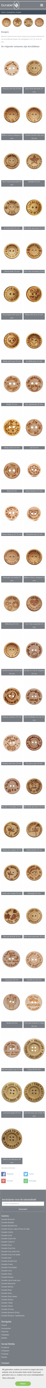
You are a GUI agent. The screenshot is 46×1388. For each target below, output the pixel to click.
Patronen (4, 1332)
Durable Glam (6, 1274)
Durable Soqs (6, 1293)
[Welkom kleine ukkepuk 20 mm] (11, 114)
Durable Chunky (7, 1309)
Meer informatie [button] (8, 1378)
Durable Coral (6, 1235)
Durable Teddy (7, 1303)
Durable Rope (6, 1290)
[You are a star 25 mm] (34, 742)
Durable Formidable (9, 1267)
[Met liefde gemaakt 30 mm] (34, 786)
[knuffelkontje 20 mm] (34, 340)
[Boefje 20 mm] (11, 383)
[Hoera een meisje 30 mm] (11, 872)
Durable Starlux (7, 1300)
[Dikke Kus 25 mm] (11, 603)
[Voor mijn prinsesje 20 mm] (34, 250)
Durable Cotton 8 (8, 1242)
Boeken (4, 1338)
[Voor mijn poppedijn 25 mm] (34, 603)
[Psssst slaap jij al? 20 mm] (11, 513)
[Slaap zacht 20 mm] (11, 427)
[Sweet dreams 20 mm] (34, 470)
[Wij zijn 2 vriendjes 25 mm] (11, 786)
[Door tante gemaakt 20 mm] (34, 68)
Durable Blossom (8, 1219)
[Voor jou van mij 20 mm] (11, 68)
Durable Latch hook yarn (10, 1280)
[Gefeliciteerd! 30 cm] (34, 829)
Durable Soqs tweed (9, 1296)
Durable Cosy (6, 1245)
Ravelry (4, 1357)
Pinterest (9, 1181)
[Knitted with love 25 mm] (11, 742)
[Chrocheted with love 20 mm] (11, 294)
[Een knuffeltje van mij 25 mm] (34, 696)
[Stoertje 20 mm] (34, 161)
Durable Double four (9, 1261)
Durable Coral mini (8, 1238)
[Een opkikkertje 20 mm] (34, 383)
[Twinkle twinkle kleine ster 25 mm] (11, 649)
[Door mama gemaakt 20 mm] (11, 161)
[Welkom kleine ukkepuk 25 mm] (34, 556)
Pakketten (5, 1335)
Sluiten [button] (23, 1384)
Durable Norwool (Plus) (10, 1312)
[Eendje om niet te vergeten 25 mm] (34, 649)
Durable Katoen (7, 1277)
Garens (4, 1325)
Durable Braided (7, 1222)
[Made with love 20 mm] (34, 294)
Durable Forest (7, 1264)
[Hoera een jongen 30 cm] (11, 829)
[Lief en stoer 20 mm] (11, 250)
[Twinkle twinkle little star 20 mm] (34, 114)
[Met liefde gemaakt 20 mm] (34, 207)
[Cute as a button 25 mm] (11, 696)
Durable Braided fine (9, 1226)
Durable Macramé (8, 1283)
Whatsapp (32, 1181)
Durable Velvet (7, 1306)
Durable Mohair (7, 1287)
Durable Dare (6, 1258)
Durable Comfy (7, 1232)
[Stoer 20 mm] (11, 470)
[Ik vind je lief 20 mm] (11, 207)
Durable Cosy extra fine (10, 1251)
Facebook (9, 1174)
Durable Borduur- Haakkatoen (13, 1316)
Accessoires (6, 1328)
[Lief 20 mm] (34, 427)
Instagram (5, 1351)
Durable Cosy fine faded (10, 1255)
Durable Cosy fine (8, 1248)
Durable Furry (6, 1271)
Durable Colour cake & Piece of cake (15, 1229)
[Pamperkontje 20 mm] (34, 513)
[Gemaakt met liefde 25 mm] (11, 556)
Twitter (31, 1174)
